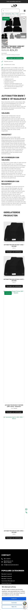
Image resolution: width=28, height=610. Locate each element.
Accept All (14, 598)
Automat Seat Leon (6, 583)
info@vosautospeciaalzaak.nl (11, 564)
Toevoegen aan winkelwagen (15, 58)
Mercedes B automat (6, 576)
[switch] (24, 608)
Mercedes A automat (6, 574)
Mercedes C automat (6, 578)
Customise (14, 602)
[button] (24, 18)
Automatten (8, 13)
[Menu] (25, 11)
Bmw (13, 13)
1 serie (16, 13)
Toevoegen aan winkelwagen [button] (14, 251)
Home (2, 13)
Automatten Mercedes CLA (8, 581)
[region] (14, 597)
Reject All (14, 606)
